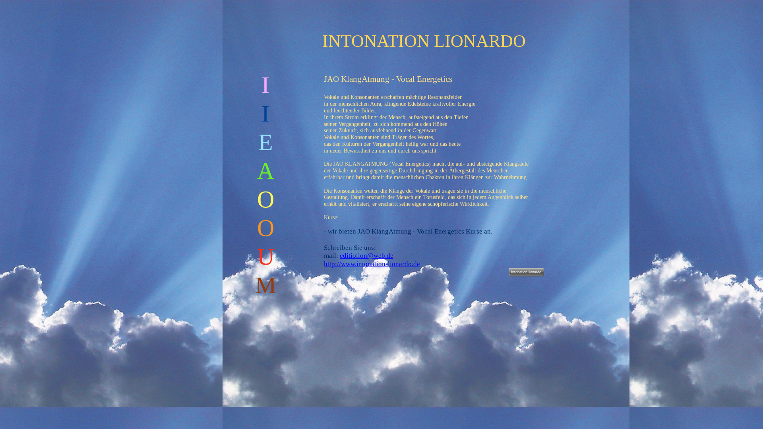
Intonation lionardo (526, 272)
